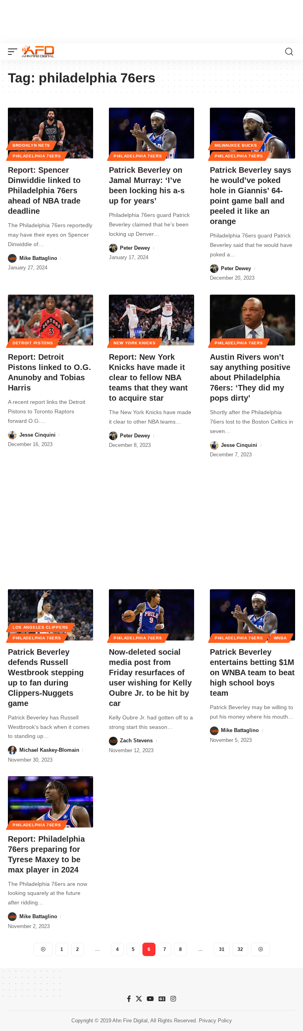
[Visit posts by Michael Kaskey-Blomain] (12, 750)
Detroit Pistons (33, 343)
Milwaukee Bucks (236, 145)
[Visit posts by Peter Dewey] (113, 248)
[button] (14, 51)
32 (240, 949)
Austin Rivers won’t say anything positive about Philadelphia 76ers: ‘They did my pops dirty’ (250, 377)
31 (221, 949)
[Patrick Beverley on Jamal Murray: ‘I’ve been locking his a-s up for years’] (151, 133)
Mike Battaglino (38, 258)
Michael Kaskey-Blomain (49, 750)
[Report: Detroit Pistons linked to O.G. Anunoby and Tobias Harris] (50, 320)
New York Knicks (135, 343)
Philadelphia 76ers (37, 156)
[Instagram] (173, 999)
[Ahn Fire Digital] (37, 51)
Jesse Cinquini (37, 435)
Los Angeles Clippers (40, 627)
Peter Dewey (135, 248)
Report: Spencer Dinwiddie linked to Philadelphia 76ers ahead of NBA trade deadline (44, 190)
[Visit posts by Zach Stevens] (113, 741)
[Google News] (162, 999)
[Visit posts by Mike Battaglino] (12, 258)
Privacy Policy (215, 1021)
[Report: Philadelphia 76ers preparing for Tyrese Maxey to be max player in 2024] (50, 801)
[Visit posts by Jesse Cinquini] (12, 435)
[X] (139, 999)
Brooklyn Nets (31, 145)
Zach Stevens (136, 740)
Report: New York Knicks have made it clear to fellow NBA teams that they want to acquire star (148, 377)
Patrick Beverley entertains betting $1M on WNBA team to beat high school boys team (252, 672)
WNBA (280, 638)
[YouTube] (150, 999)
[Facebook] (129, 999)
